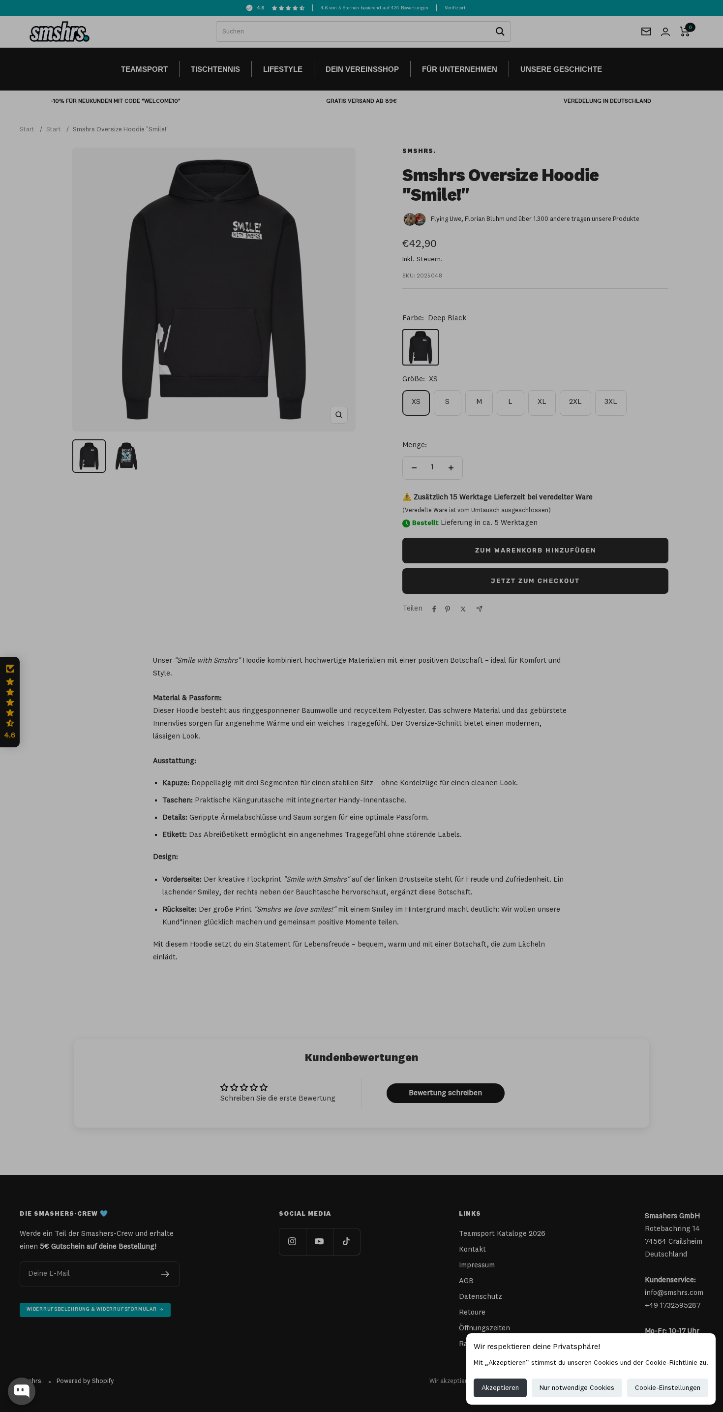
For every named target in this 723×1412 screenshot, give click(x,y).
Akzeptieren (500, 1387)
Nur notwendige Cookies (577, 1387)
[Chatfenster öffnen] (21, 1391)
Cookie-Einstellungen (667, 1387)
